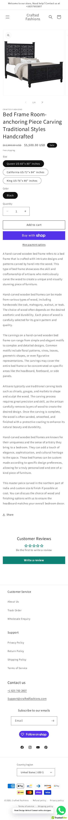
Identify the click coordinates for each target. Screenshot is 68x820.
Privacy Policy (16, 642)
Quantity (7, 203)
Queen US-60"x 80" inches (23, 163)
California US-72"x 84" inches (25, 172)
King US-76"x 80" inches (22, 180)
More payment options (34, 244)
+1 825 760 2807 (17, 690)
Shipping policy (45, 806)
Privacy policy (57, 800)
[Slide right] (42, 102)
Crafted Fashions (20, 800)
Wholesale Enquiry (19, 618)
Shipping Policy (17, 659)
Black (10, 195)
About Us (13, 601)
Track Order (15, 610)
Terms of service (26, 806)
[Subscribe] (53, 720)
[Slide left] (26, 102)
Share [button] (10, 514)
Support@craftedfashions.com (27, 698)
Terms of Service (17, 668)
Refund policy (39, 800)
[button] (7, 17)
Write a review (34, 560)
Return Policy (16, 651)
